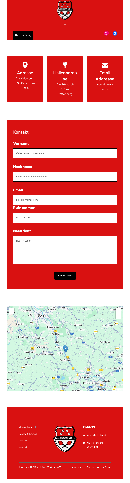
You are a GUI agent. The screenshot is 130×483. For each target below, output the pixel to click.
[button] (66, 349)
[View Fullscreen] (11, 311)
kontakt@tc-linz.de (97, 435)
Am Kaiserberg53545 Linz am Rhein (25, 83)
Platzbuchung (23, 35)
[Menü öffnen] (65, 23)
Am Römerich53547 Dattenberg (65, 89)
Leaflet (118, 389)
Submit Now (65, 275)
